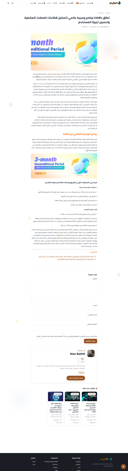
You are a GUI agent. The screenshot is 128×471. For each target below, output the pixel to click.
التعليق (94, 278)
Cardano (55, 467)
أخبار (79, 467)
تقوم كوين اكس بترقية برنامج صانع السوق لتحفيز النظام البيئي (75, 259)
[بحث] (8, 3)
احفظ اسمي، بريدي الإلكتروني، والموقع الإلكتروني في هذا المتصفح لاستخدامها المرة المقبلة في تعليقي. (66, 336)
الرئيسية (108, 13)
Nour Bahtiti (104, 27)
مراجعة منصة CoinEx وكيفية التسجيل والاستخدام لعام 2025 (90, 407)
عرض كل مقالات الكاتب (76, 378)
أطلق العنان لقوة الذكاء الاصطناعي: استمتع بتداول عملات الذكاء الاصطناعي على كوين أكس (66, 256)
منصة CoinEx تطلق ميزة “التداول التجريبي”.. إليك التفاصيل (73, 407)
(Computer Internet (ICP (51, 461)
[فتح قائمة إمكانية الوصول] (123, 466)
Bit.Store (55, 464)
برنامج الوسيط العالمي (53, 74)
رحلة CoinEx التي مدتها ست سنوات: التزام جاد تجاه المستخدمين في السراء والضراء (56, 407)
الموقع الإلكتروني (92, 324)
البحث (33, 464)
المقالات (78, 464)
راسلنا (33, 461)
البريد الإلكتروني (92, 314)
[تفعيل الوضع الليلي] (12, 3)
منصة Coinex (101, 13)
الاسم (95, 305)
